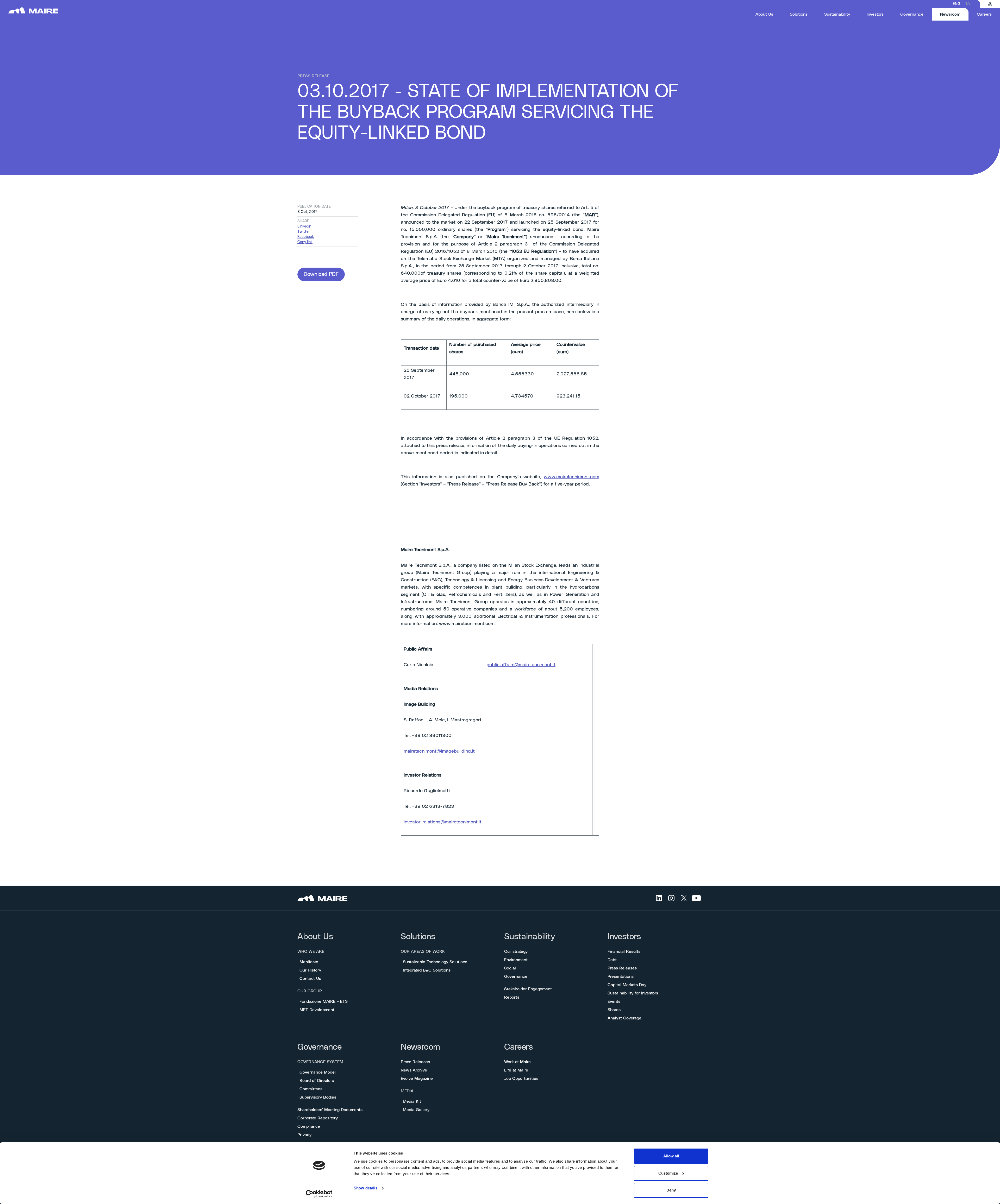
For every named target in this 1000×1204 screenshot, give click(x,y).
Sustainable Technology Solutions (435, 962)
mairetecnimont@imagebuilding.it (439, 751)
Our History (310, 970)
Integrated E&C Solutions (427, 970)
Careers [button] (984, 14)
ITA (967, 4)
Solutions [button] (799, 14)
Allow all (671, 1156)
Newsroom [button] (954, 14)
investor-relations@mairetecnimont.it (443, 822)
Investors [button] (875, 14)
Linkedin (304, 226)
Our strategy (516, 951)
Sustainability (529, 936)
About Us (315, 936)
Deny (671, 1190)
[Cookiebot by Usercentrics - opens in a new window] (319, 1194)
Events (614, 1001)
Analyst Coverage (624, 1018)
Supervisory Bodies (317, 1097)
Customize (668, 1173)
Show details (365, 1188)
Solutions (418, 936)
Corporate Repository (317, 1118)
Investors (624, 936)
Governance (515, 976)
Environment (516, 960)
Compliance (308, 1126)
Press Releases (622, 968)
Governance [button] (911, 14)
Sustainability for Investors (633, 993)
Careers (518, 1047)
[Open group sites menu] (990, 4)
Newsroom (420, 1047)
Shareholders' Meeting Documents (329, 1110)
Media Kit (412, 1101)
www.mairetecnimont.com (571, 477)
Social (510, 968)
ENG (956, 4)
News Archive (414, 1070)
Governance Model (317, 1072)
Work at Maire (517, 1062)
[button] (321, 274)
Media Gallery (416, 1110)
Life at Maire (516, 1070)
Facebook (305, 237)
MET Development (316, 1010)
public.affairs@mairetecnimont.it (520, 665)
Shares (614, 1010)
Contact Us (310, 978)
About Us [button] (764, 14)
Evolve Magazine (417, 1078)
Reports (511, 997)
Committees (310, 1089)
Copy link (304, 242)
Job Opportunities (521, 1078)
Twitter (303, 232)
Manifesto (308, 962)
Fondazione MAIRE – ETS (323, 1001)
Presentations (621, 976)
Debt (612, 960)
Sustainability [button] (837, 14)
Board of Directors (316, 1081)
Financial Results (624, 951)
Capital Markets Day (627, 985)
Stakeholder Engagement (528, 989)
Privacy (304, 1135)
